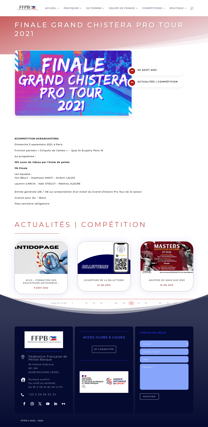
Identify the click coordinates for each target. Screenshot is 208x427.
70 (168, 303)
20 (93, 303)
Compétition (168, 81)
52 (146, 303)
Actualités (146, 81)
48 (116, 303)
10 (86, 303)
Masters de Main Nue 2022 (167, 280)
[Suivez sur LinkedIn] (55, 403)
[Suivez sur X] (40, 403)
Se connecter (104, 349)
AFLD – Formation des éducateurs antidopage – (41, 281)
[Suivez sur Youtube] (48, 403)
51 (139, 303)
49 (123, 303)
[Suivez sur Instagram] (32, 403)
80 (175, 303)
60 (160, 303)
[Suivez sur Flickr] (63, 403)
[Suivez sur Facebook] (24, 403)
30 (101, 303)
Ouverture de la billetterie (104, 280)
